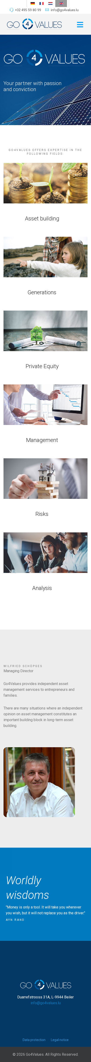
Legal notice (59, 1040)
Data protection (34, 1040)
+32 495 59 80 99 (28, 10)
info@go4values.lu (65, 10)
